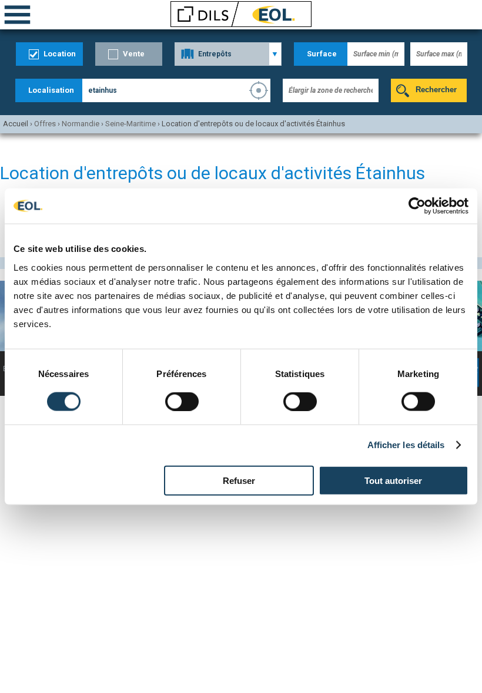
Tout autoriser (393, 480)
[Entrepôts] (228, 54)
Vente (134, 53)
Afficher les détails (406, 445)
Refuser (239, 480)
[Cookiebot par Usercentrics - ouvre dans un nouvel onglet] (417, 206)
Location (59, 53)
